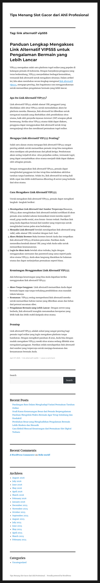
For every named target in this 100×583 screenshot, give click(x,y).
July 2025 (16, 522)
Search (13, 375)
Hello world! (44, 455)
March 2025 (18, 536)
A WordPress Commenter (22, 455)
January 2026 (18, 502)
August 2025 (18, 519)
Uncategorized (19, 562)
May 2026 (17, 488)
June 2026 (17, 484)
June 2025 (17, 526)
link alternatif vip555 (30, 358)
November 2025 (20, 508)
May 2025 (17, 529)
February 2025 (19, 539)
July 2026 (16, 481)
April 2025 (17, 532)
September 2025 (20, 515)
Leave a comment (48, 358)
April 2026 (17, 491)
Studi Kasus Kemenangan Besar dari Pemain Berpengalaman (41, 411)
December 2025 (19, 505)
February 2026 (19, 498)
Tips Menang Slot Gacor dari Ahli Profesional (49, 15)
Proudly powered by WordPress (59, 576)
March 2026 (18, 495)
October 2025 (18, 512)
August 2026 (18, 478)
